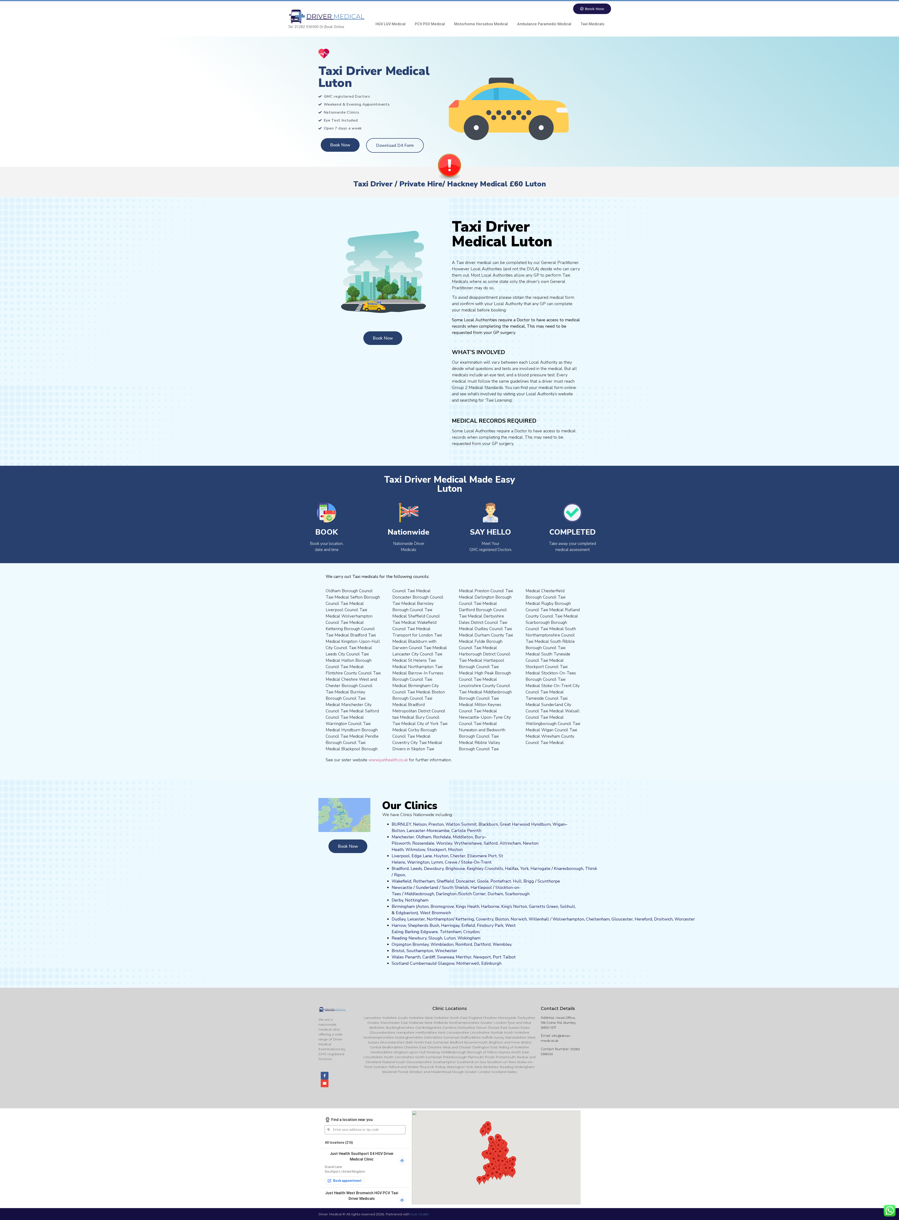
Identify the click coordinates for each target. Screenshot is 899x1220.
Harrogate (540, 868)
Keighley (475, 868)
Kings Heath (467, 906)
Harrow (399, 925)
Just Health (420, 1214)
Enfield (468, 925)
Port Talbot (504, 957)
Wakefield (401, 881)
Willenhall (539, 919)
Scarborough (517, 894)
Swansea (445, 957)
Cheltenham (598, 919)
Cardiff (428, 957)
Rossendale (423, 843)
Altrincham (510, 843)
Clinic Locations (449, 1008)
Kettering (464, 919)
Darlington (446, 894)
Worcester (684, 919)
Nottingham (416, 900)
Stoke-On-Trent (476, 862)
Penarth (412, 957)
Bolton (398, 830)
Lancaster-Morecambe (428, 830)
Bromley (421, 944)
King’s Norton (514, 906)
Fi (478, 925)
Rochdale (442, 837)
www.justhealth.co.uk (388, 760)
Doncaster (465, 881)
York (524, 868)
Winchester (446, 951)
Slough (434, 938)
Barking (412, 932)
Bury (479, 837)
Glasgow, (446, 963)
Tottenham (450, 932)
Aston (423, 906)
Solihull (567, 906)
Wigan (559, 824)
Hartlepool (481, 887)
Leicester (416, 919)
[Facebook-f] (324, 1076)
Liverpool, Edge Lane (412, 856)
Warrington (418, 862)
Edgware (429, 932)
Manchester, (403, 837)
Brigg (528, 881)
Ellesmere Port (482, 856)
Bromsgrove (442, 906)
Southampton (419, 951)
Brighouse (455, 868)
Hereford (643, 919)
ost (455, 849)
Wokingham (468, 938)
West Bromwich (435, 913)
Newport (482, 957)
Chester (457, 856)
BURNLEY (401, 824)
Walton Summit (461, 824)
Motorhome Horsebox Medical (481, 24)
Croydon (471, 932)
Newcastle (402, 887)
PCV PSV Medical (430, 24)
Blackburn (488, 824)
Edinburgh (491, 963)
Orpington (401, 944)
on (460, 849)
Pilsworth (401, 843)
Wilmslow (415, 849)
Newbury (418, 938)
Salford (491, 843)
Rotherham (424, 881)
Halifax (511, 868)
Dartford (482, 944)
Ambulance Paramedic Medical (544, 24)
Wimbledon (442, 944)
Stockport (436, 849)
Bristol (398, 951)
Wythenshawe (468, 843)
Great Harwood (515, 824)
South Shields (455, 887)
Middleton (463, 837)
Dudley (398, 919)
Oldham (423, 837)
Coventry (484, 919)
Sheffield (445, 881)
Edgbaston (406, 913)
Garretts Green (543, 906)
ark (500, 925)
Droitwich (663, 919)
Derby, (398, 900)
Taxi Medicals (592, 24)
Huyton (441, 856)
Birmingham (403, 906)
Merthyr (464, 957)
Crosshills (494, 868)
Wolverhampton (568, 919)
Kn (556, 868)
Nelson (420, 824)
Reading (399, 938)
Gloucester (622, 919)
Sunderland (427, 887)
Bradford (400, 868)
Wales (398, 957)
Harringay (450, 925)
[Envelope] (324, 1083)
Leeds (416, 868)
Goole (483, 881)
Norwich (519, 919)
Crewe (451, 862)
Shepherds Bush (423, 925)
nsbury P (488, 925)
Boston (502, 919)
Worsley (444, 843)
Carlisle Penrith (466, 830)
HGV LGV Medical (390, 24)
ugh (579, 868)
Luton (450, 938)
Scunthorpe (549, 881)
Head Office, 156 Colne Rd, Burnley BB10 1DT (558, 1023)
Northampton (440, 919)
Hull (517, 881)
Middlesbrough (419, 894)
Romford (463, 944)
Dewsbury (434, 868)
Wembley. (502, 944)
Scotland (400, 963)
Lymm (437, 862)
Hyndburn (541, 824)
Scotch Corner (472, 894)
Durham (495, 894)
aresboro (567, 868)
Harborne (490, 906)
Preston (436, 824)
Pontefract (500, 881)
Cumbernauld (423, 963)
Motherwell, (468, 963)
